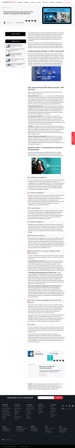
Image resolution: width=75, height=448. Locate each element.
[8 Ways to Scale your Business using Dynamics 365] (8, 45)
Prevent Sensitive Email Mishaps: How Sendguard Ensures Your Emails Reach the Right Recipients (39, 354)
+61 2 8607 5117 (6, 430)
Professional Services (6, 415)
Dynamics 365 (17, 406)
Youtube (73, 406)
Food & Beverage (5, 411)
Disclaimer (22, 446)
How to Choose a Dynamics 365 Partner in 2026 (17, 59)
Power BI (28, 416)
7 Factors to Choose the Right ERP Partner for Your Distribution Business (18, 64)
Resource (52, 416)
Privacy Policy (53, 415)
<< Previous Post (37, 351)
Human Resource (29, 406)
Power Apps (28, 418)
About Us (39, 2)
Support (40, 410)
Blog (51, 413)
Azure (27, 415)
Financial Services (6, 413)
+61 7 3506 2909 (35, 430)
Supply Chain (17, 411)
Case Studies (53, 408)
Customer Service (18, 416)
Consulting (40, 411)
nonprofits (45, 96)
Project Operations (30, 408)
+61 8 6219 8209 (49, 432)
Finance (16, 410)
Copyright (26, 446)
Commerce (28, 410)
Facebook (66, 406)
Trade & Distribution (6, 408)
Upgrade (40, 408)
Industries (19, 2)
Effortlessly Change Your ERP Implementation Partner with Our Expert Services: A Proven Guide (53, 354)
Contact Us (52, 2)
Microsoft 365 (29, 413)
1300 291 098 (59, 2)
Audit (39, 413)
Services (32, 2)
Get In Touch (68, 2)
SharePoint (28, 411)
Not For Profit (5, 406)
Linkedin (63, 406)
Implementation (41, 406)
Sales (15, 415)
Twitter (70, 406)
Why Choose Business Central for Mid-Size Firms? (17, 49)
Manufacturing (5, 410)
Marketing (16, 413)
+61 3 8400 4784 (20, 430)
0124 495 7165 (63, 432)
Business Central (17, 408)
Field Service (16, 418)
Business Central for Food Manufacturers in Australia (16, 45)
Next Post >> (56, 351)
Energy (3, 418)
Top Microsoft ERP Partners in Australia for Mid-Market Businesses (17, 54)
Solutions (26, 2)
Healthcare (4, 416)
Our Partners (52, 410)
